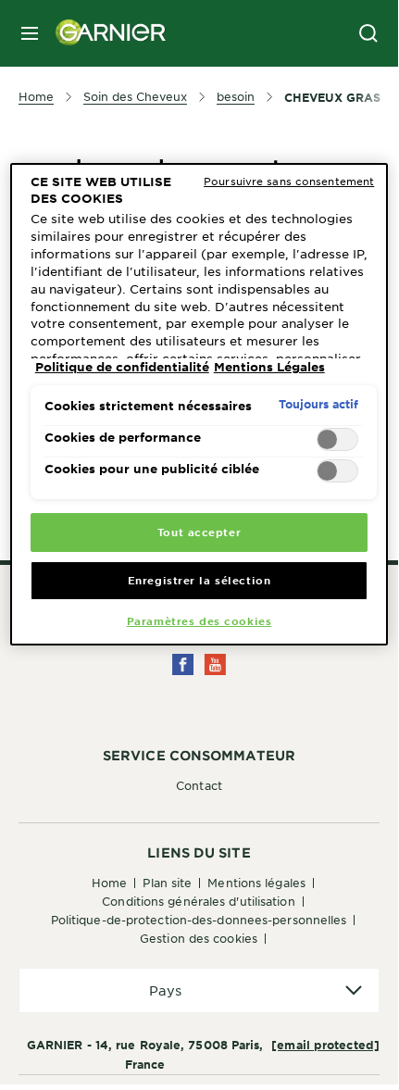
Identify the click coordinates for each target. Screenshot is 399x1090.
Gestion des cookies (198, 938)
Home (109, 882)
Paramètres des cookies (199, 620)
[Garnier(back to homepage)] (104, 33)
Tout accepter (199, 531)
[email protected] (325, 1044)
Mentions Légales (256, 882)
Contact (199, 785)
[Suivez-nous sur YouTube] (215, 664)
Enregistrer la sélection (199, 579)
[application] (199, 990)
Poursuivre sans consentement (289, 180)
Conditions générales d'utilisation (198, 901)
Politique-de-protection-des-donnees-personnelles (199, 919)
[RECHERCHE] (368, 33)
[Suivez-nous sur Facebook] (183, 664)
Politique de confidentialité (122, 366)
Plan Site (167, 882)
